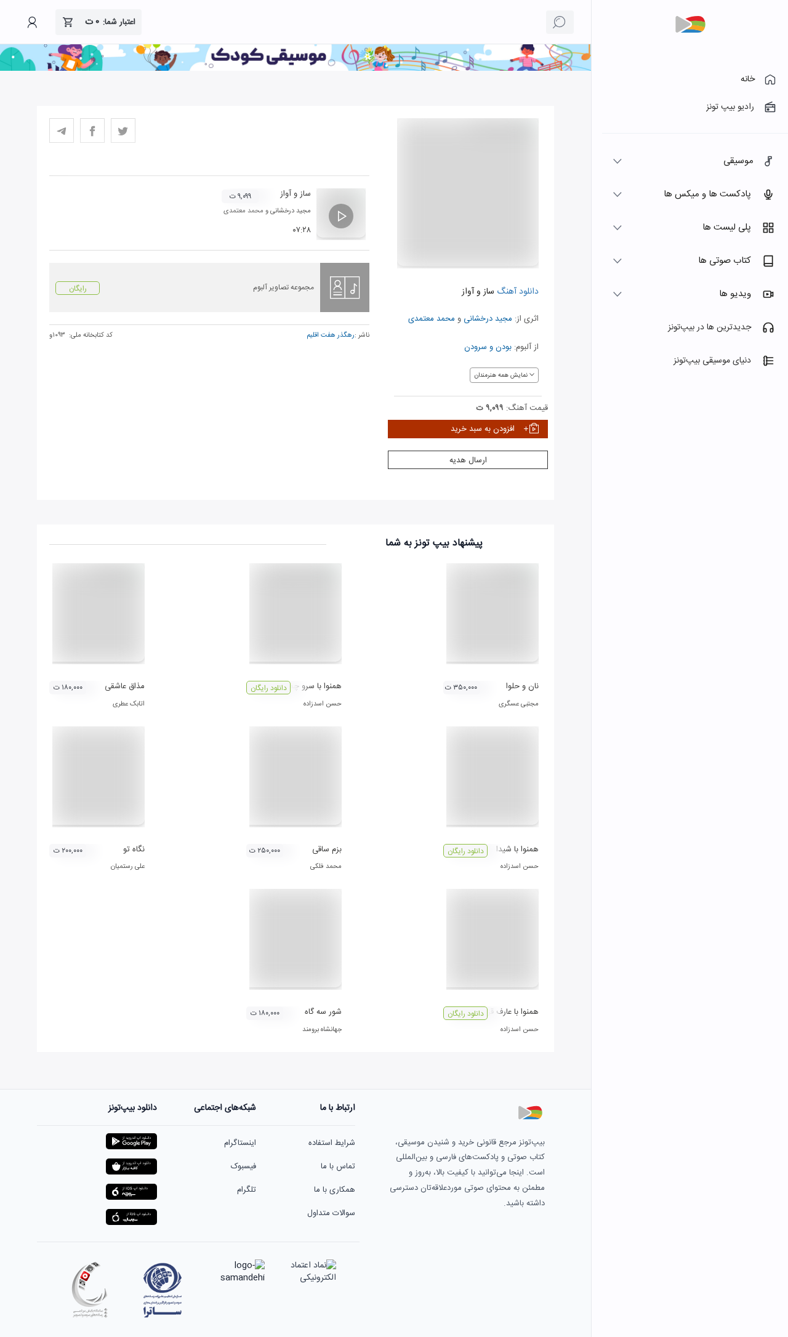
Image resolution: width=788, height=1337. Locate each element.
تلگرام (246, 1190)
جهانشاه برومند (322, 1029)
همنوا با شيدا (517, 849)
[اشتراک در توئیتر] (123, 130)
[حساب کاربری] (32, 22)
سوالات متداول (331, 1213)
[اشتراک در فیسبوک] (92, 130)
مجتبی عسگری (519, 704)
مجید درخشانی (488, 319)
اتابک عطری (129, 704)
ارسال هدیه (468, 460)
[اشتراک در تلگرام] (61, 130)
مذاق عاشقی (125, 686)
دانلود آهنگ (516, 291)
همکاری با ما (334, 1190)
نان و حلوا (522, 686)
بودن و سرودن (488, 347)
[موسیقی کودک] (295, 69)
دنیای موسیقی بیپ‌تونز (712, 360)
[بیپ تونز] (690, 24)
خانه (748, 79)
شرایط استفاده (331, 1143)
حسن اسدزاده (323, 704)
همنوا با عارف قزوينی (505, 1012)
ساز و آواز (295, 194)
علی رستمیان (128, 866)
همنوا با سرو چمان (311, 686)
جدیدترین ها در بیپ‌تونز (709, 327)
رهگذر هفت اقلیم (331, 335)
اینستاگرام (240, 1143)
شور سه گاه (323, 1012)
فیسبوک (243, 1166)
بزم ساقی (327, 849)
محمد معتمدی (431, 319)
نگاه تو (134, 849)
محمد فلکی (326, 866)
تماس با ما (338, 1166)
